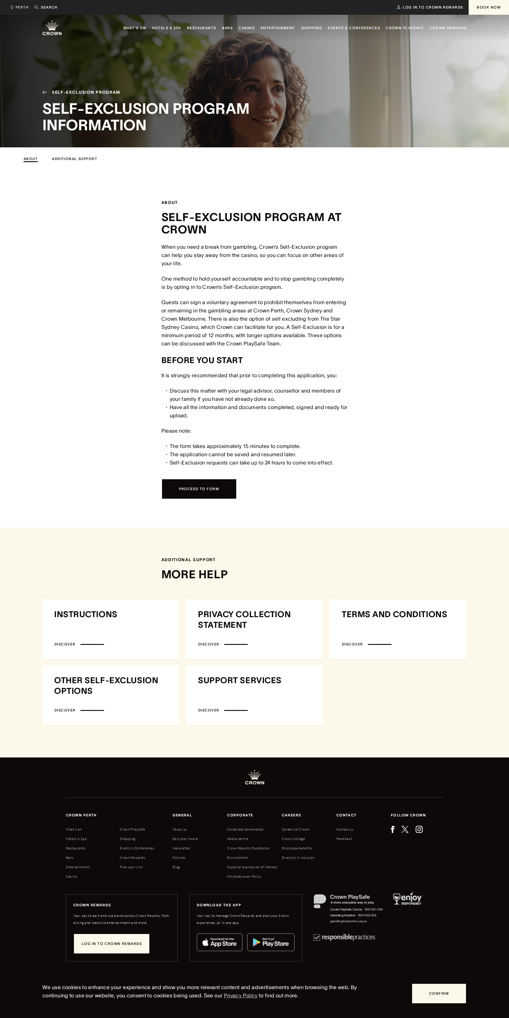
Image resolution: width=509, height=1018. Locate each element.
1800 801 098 (374, 909)
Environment (237, 857)
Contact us (344, 829)
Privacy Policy (241, 996)
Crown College (293, 838)
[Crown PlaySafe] (349, 902)
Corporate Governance (245, 829)
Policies (179, 857)
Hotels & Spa (76, 838)
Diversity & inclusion (298, 857)
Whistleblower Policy (244, 876)
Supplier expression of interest (252, 867)
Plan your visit (131, 867)
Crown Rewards (132, 857)
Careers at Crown (296, 829)
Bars (69, 857)
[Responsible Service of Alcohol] (407, 909)
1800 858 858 (367, 915)
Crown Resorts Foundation (248, 848)
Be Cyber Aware (185, 838)
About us (180, 829)
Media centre (237, 838)
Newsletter (182, 848)
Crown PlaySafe (132, 829)
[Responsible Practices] (344, 937)
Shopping (127, 838)
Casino (71, 876)
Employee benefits (297, 848)
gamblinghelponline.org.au (348, 921)
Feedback (344, 838)
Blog (176, 867)
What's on (74, 829)
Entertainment (78, 867)
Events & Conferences (137, 848)
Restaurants (76, 848)
